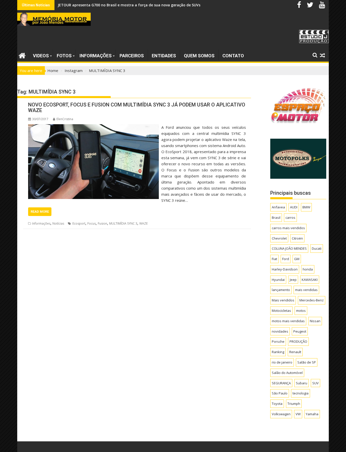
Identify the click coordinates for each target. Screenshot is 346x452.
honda (308, 269)
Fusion (102, 223)
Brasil (276, 217)
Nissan (315, 321)
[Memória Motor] (22, 54)
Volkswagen (281, 414)
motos (301, 310)
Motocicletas (281, 310)
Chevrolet (279, 238)
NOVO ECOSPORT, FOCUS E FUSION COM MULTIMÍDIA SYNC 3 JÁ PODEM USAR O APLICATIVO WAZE (136, 107)
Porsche (278, 341)
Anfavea (278, 207)
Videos (41, 55)
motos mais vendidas (288, 321)
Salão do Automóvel (287, 372)
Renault (295, 352)
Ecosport (78, 223)
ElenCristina (64, 119)
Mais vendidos (283, 300)
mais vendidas (306, 289)
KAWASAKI (310, 279)
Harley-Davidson (285, 269)
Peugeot (299, 331)
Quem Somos (199, 55)
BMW (306, 207)
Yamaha (312, 414)
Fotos (64, 55)
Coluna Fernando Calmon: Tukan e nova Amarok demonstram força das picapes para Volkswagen (145, 5)
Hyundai (278, 279)
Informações (96, 55)
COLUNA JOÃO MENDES (289, 248)
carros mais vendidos (288, 228)
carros (290, 217)
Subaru (301, 383)
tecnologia (301, 393)
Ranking (278, 352)
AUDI (293, 207)
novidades (280, 331)
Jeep (293, 279)
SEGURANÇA (281, 383)
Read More (40, 211)
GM (296, 259)
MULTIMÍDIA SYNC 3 (123, 223)
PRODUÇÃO (298, 341)
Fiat (274, 259)
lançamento (281, 289)
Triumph (293, 403)
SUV (315, 383)
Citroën (297, 238)
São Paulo (279, 393)
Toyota (277, 403)
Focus (91, 223)
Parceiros (132, 55)
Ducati (316, 248)
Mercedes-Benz (311, 300)
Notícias (58, 223)
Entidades (164, 55)
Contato (233, 55)
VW (298, 414)
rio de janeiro (282, 362)
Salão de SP (306, 362)
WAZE (143, 223)
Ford (285, 259)
